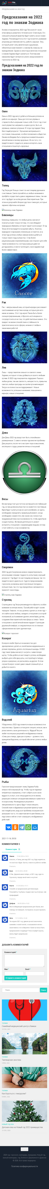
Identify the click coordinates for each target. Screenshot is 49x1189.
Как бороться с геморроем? (14, 1093)
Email (28, 969)
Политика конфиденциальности (24, 1166)
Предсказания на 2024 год (13, 9)
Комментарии (13, 849)
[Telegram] (22, 827)
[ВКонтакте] (9, 827)
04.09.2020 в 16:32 (23, 903)
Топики (5, 1023)
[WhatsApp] (28, 827)
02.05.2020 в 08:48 (21, 871)
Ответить (12, 866)
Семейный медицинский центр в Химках (19, 1026)
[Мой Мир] (35, 827)
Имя (6, 969)
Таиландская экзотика (11, 1060)
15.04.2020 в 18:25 (23, 856)
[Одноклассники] (15, 827)
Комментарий (10, 952)
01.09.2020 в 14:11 (22, 886)
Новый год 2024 (8, 1124)
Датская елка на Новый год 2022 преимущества (22, 1127)
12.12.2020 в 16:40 (21, 918)
